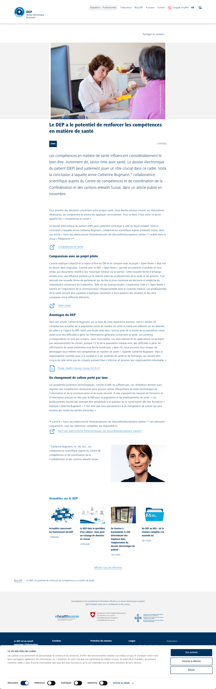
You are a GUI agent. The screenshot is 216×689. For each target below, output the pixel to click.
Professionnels (109, 7)
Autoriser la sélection (191, 661)
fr (192, 8)
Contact (161, 7)
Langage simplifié (180, 7)
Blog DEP (139, 7)
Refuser (191, 670)
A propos (150, 7)
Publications (126, 7)
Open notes (60, 306)
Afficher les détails (121, 683)
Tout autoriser (191, 652)
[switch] (51, 683)
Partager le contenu (153, 34)
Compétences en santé (66, 248)
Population (95, 7)
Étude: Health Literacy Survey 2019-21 (74, 369)
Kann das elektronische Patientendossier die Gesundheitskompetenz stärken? (95, 432)
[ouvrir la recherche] (200, 7)
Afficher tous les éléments (108, 568)
